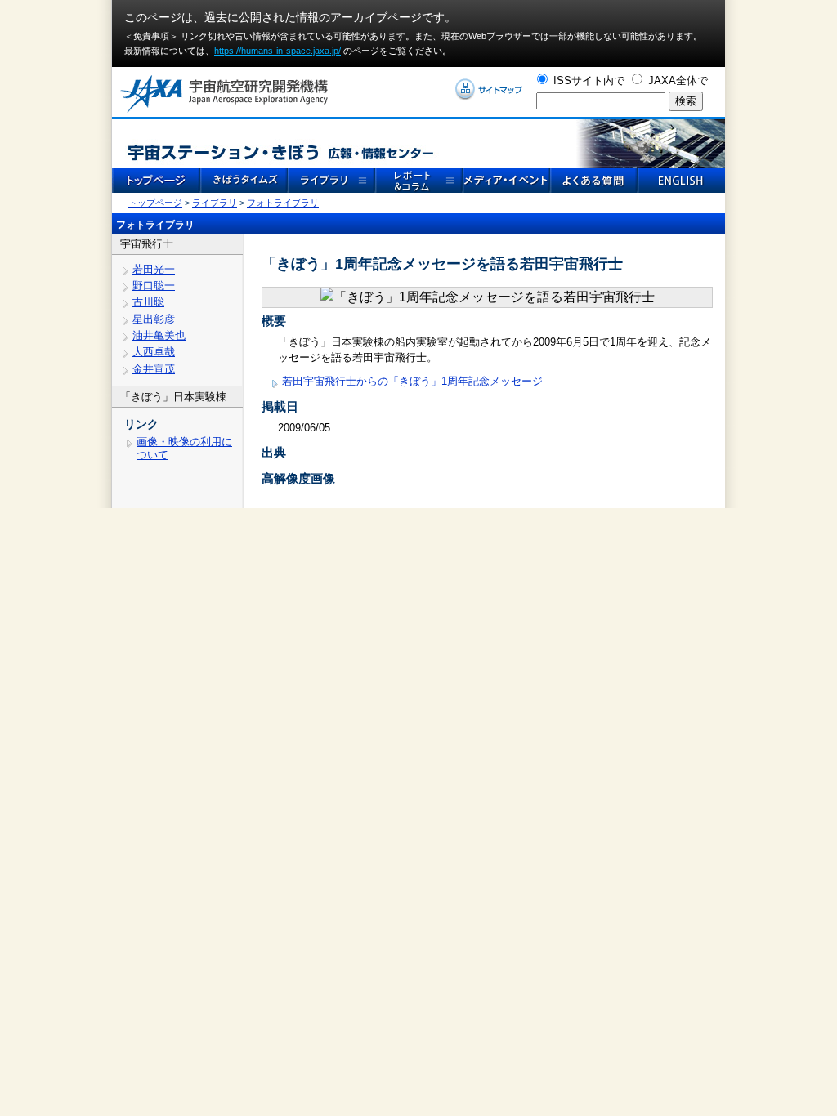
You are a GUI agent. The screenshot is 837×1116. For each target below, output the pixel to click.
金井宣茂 (153, 369)
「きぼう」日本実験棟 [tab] (173, 397)
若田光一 (153, 269)
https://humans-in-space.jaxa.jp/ (277, 51)
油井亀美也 (159, 335)
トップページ (155, 203)
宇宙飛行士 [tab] (146, 244)
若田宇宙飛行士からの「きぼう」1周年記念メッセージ (412, 381)
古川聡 (148, 302)
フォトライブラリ (283, 203)
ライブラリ (214, 203)
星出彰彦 (153, 319)
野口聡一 (153, 285)
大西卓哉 (153, 352)
